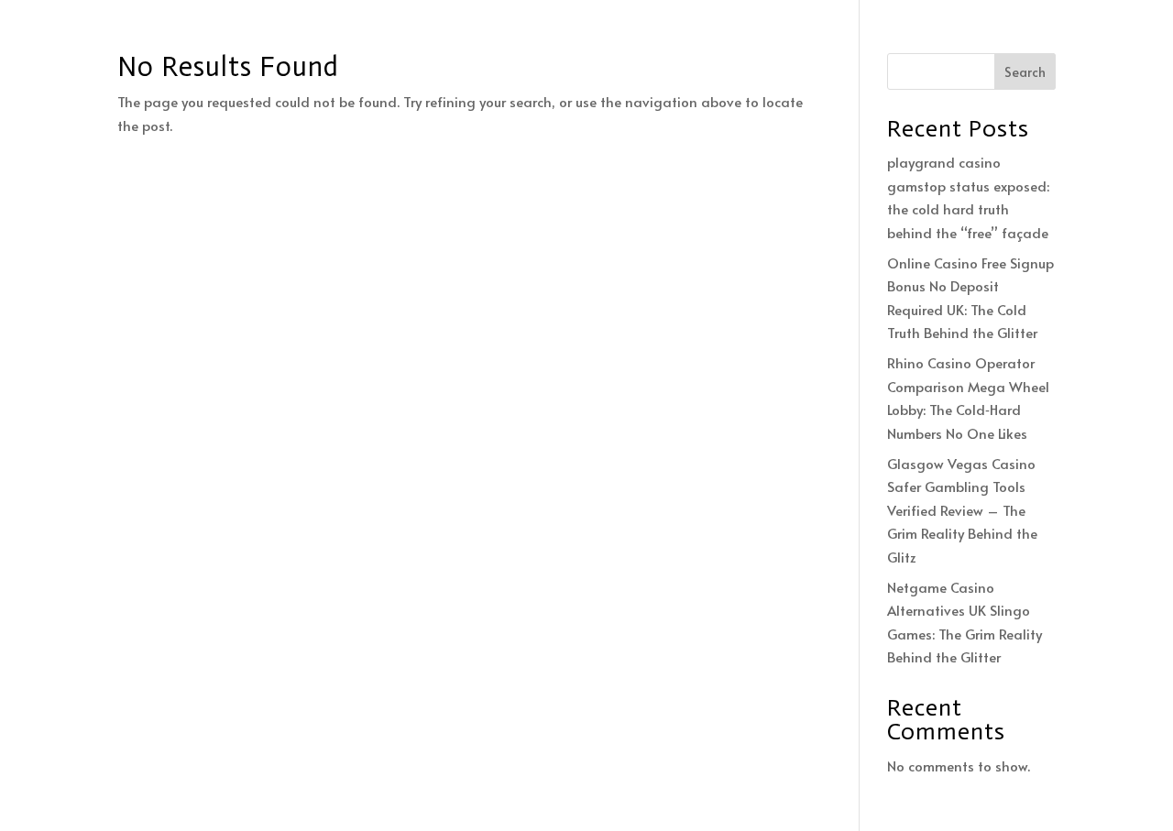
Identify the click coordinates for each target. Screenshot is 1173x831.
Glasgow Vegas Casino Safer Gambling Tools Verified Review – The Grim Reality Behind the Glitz (962, 510)
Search (1025, 72)
